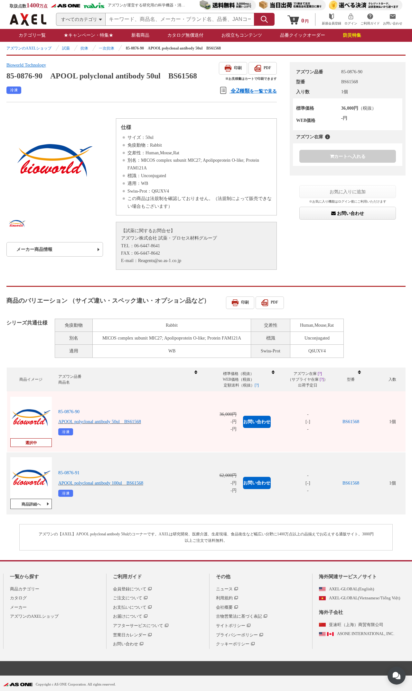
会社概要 (224, 607)
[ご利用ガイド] (370, 19)
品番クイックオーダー (302, 35)
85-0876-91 (69, 472)
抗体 (84, 48)
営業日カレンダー (129, 634)
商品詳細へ (31, 504)
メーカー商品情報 (34, 249)
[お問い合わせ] (392, 19)
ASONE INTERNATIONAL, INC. (365, 633)
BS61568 (350, 421)
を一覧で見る (254, 90)
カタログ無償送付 (185, 35)
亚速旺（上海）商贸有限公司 (356, 624)
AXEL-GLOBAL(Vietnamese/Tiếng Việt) (364, 598)
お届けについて (127, 616)
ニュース (224, 588)
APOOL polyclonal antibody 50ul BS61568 (99, 421)
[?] (327, 136)
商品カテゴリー (24, 588)
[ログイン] (350, 19)
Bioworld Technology (26, 65)
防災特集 (352, 35)
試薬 (66, 48)
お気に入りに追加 (348, 191)
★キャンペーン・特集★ (88, 35)
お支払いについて (129, 607)
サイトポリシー (230, 625)
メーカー (18, 607)
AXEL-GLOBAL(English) (351, 588)
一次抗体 (106, 48)
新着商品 (140, 35)
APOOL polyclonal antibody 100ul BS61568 (100, 483)
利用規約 (224, 598)
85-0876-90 (69, 411)
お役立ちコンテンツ (241, 35)
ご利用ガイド (127, 576)
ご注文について (127, 598)
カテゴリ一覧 (32, 35)
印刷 (238, 68)
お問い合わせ (350, 213)
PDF (267, 68)
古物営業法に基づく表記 (239, 616)
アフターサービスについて (138, 625)
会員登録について (129, 588)
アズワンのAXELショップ (29, 48)
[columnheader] (127, 380)
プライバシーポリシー (237, 634)
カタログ (18, 598)
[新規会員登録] (331, 19)
